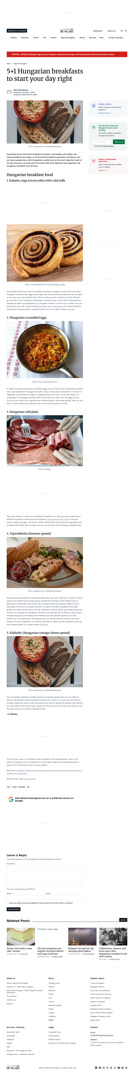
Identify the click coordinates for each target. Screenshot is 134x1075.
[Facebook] (100, 1068)
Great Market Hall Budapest (101, 1013)
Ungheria (52, 1016)
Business (24, 38)
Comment (11, 864)
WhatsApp (11, 1036)
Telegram (10, 1039)
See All (123, 920)
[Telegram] (119, 1068)
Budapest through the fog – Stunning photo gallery (82, 949)
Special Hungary (68, 38)
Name (10, 893)
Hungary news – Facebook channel (20, 1054)
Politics (14, 38)
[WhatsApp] (115, 1068)
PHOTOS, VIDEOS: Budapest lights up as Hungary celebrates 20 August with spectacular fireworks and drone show (63, 54)
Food (14, 787)
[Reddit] (122, 1068)
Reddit (9, 1043)
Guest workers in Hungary (100, 998)
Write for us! (11, 1000)
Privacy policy (54, 1036)
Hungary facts (96, 1005)
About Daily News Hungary (17, 983)
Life (44, 38)
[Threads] (126, 1068)
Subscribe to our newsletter (17, 31)
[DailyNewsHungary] (67, 31)
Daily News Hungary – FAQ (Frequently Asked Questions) (25, 991)
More (101, 38)
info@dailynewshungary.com (101, 1035)
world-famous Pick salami (58, 519)
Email (48, 893)
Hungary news (30, 779)
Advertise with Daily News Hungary (62, 1043)
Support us (103, 170)
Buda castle (95, 1020)
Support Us (111, 31)
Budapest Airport (97, 987)
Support (10, 1004)
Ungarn (51, 1013)
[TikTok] (111, 1068)
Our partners (12, 996)
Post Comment (13, 909)
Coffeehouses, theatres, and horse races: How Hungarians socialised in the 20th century (113, 952)
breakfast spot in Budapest (50, 306)
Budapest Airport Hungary (100, 1009)
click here (71, 309)
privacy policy (109, 146)
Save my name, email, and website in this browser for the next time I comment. (41, 903)
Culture (53, 38)
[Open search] (122, 31)
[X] (107, 1068)
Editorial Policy (54, 1039)
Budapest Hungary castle (100, 1016)
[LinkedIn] (96, 1068)
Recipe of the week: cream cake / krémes (19, 949)
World (81, 38)
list (28, 787)
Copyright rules (55, 1032)
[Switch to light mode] (125, 30)
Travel (35, 38)
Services (92, 38)
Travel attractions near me (100, 994)
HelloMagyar (97, 31)
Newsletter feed (13, 1032)
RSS (8, 1047)
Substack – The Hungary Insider (19, 1050)
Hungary (21, 787)
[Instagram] (104, 1068)
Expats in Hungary (97, 1002)
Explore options (104, 113)
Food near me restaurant (100, 990)
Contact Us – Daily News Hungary (20, 987)
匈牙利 (51, 1020)
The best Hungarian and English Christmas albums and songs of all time (50, 951)
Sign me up (119, 142)
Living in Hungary (115, 38)
